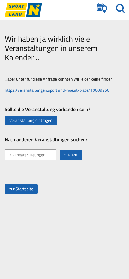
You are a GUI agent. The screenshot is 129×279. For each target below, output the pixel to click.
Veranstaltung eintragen (30, 120)
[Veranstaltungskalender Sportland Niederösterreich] (23, 10)
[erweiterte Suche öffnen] (102, 8)
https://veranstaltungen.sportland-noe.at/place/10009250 (57, 90)
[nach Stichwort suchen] (120, 8)
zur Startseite (21, 189)
